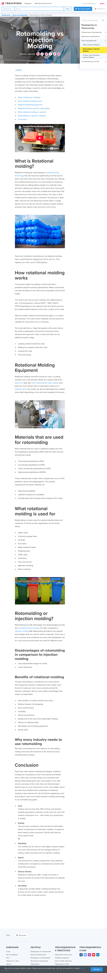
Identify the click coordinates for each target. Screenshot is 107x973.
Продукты (28, 3)
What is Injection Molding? (91, 45)
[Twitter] (85, 954)
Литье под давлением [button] (88, 41)
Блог (7, 958)
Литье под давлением (20, 15)
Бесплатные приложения (39, 961)
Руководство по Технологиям (89, 26)
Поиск (68, 9)
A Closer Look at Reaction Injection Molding (91, 56)
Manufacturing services (43, 3)
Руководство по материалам (40, 958)
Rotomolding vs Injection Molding (41, 15)
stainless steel (20, 389)
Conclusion (22, 119)
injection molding (22, 631)
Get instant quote (83, 9)
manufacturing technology (28, 628)
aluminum (19, 383)
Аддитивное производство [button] (90, 36)
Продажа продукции (62, 958)
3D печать (7, 9)
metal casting (52, 383)
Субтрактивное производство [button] (91, 32)
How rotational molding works (30, 101)
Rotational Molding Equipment (30, 105)
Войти (102, 3)
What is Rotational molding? (29, 97)
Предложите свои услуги (63, 955)
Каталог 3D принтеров (38, 955)
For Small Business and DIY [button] (90, 61)
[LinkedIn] (97, 954)
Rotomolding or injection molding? (32, 116)
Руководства (6, 15)
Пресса (8, 964)
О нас (8, 951)
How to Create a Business (63, 961)
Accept (96, 969)
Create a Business (89, 3)
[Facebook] (81, 954)
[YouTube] (93, 954)
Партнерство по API (61, 964)
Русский (100, 9)
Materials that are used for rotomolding (34, 108)
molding (18, 70)
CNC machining (38, 383)
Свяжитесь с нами (12, 961)
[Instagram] (89, 954)
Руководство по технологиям (41, 951)
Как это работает (12, 955)
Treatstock (11, 3)
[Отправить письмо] (37, 54)
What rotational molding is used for (32, 112)
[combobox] (39, 9)
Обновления (35, 964)
